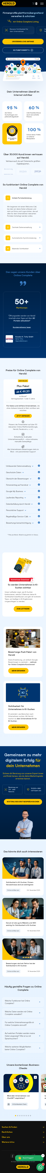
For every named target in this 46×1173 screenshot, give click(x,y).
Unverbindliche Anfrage (23, 41)
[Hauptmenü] (42, 3)
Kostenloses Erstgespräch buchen (23, 802)
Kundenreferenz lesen (22, 327)
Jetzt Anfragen (23, 416)
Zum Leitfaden (23, 609)
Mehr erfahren (18, 671)
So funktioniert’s (21, 50)
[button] (15, 1115)
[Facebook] (12, 1157)
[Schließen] (43, 1155)
